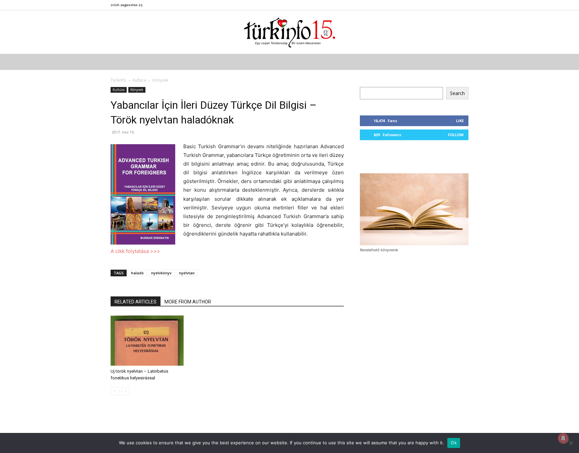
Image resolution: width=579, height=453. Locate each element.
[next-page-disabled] (125, 391)
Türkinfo (118, 80)
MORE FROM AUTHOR (188, 301)
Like (460, 120)
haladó (137, 272)
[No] (570, 443)
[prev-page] (115, 391)
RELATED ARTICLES (135, 301)
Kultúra (139, 80)
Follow (456, 134)
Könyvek (136, 89)
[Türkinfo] (289, 33)
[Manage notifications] (563, 438)
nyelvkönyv (161, 272)
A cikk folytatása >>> (135, 251)
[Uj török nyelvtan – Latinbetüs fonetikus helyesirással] (147, 340)
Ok (454, 442)
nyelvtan (187, 272)
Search (457, 93)
